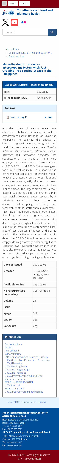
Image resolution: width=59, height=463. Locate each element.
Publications (12, 49)
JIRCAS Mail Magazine (15, 372)
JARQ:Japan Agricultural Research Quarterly (26, 356)
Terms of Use (13, 401)
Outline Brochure (13, 344)
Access (13, 3)
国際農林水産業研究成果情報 (19, 382)
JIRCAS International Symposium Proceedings (27, 360)
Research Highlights (14, 388)
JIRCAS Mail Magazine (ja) (17, 369)
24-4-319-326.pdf (18, 117)
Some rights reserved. (38, 455)
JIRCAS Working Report (16, 366)
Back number (16, 56)
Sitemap (42, 401)
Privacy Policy (29, 401)
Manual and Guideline (15, 379)
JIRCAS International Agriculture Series (23, 375)
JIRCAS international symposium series (24, 391)
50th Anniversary (13, 353)
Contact (24, 3)
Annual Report (12, 350)
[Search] (52, 32)
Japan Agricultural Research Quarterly (30, 52)
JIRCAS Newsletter (14, 363)
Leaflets (9, 347)
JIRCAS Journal (12, 385)
